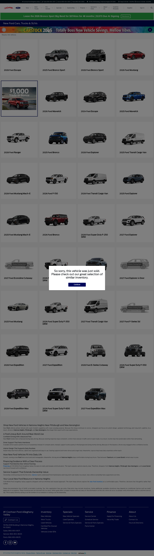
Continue (77, 284)
